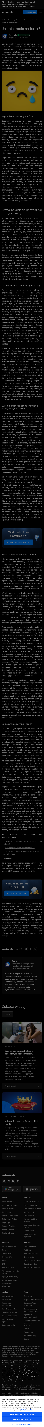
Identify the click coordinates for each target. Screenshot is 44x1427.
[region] (22, 1411)
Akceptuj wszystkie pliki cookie (22, 1414)
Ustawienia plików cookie (21, 1424)
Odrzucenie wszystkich (22, 1419)
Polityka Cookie (26, 1410)
